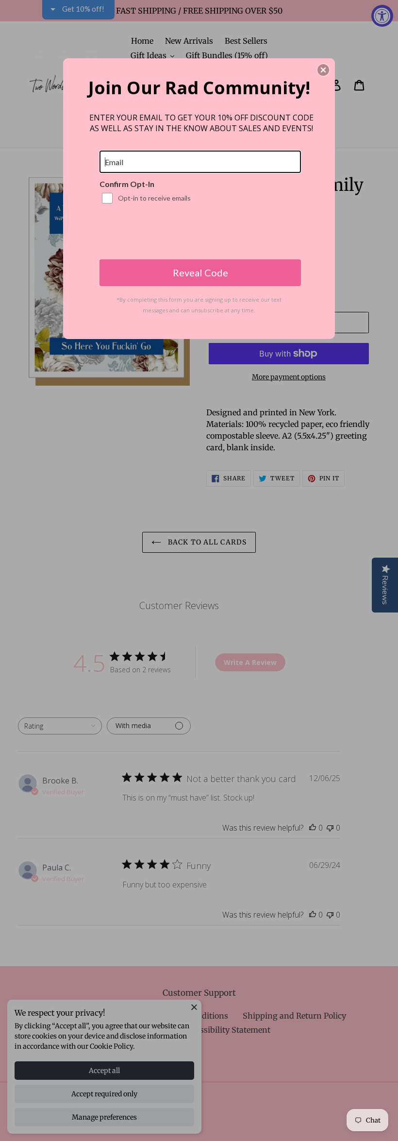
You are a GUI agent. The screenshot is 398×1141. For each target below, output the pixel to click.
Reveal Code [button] (200, 272)
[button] (323, 70)
